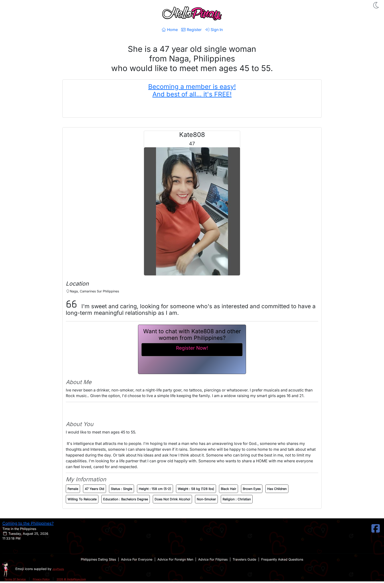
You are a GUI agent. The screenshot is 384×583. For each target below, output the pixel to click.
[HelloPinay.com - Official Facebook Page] (376, 531)
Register (194, 29)
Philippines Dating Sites (98, 559)
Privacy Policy (41, 579)
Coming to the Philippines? (28, 523)
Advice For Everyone (136, 559)
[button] (376, 5)
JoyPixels (58, 569)
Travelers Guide (244, 559)
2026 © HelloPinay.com (71, 579)
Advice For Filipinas (213, 559)
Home (172, 29)
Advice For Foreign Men (175, 559)
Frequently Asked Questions (282, 559)
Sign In (216, 29)
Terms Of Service (15, 579)
